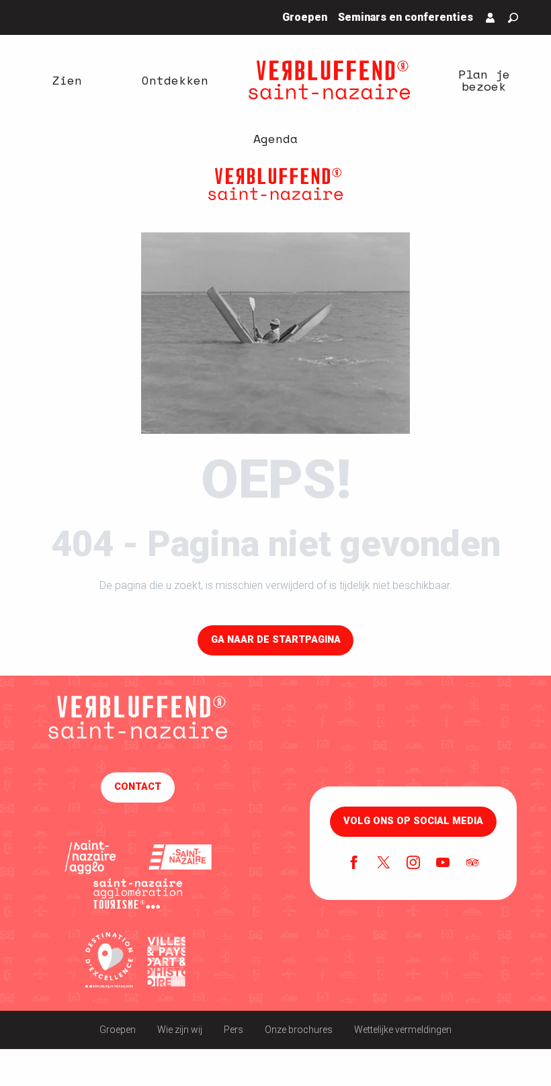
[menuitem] (67, 80)
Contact (137, 787)
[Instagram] (413, 864)
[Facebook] (354, 864)
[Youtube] (443, 864)
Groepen (117, 1029)
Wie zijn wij (179, 1029)
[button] (513, 17)
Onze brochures (299, 1029)
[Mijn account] (490, 17)
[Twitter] (383, 864)
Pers (233, 1029)
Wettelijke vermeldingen (403, 1029)
